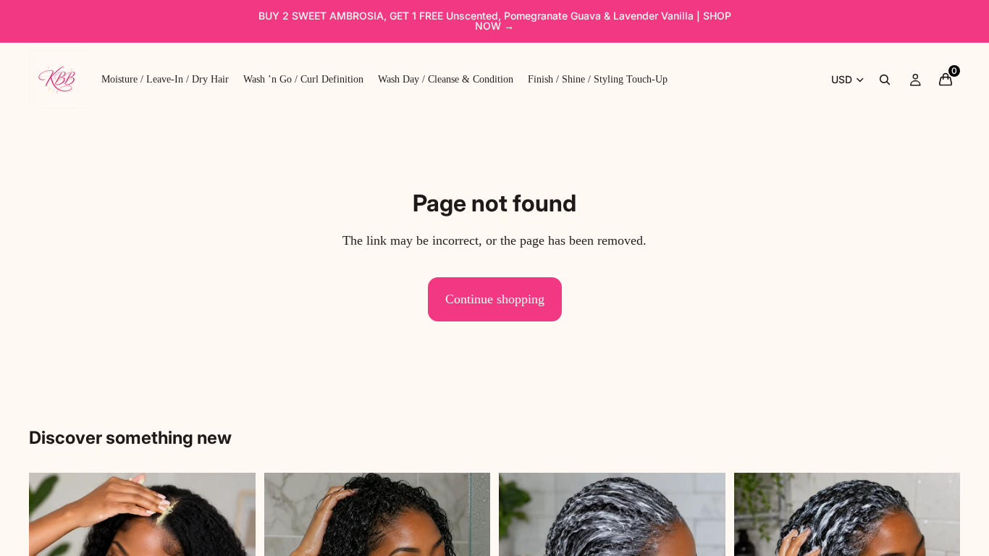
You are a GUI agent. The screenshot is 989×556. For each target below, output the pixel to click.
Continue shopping (494, 299)
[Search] (885, 80)
